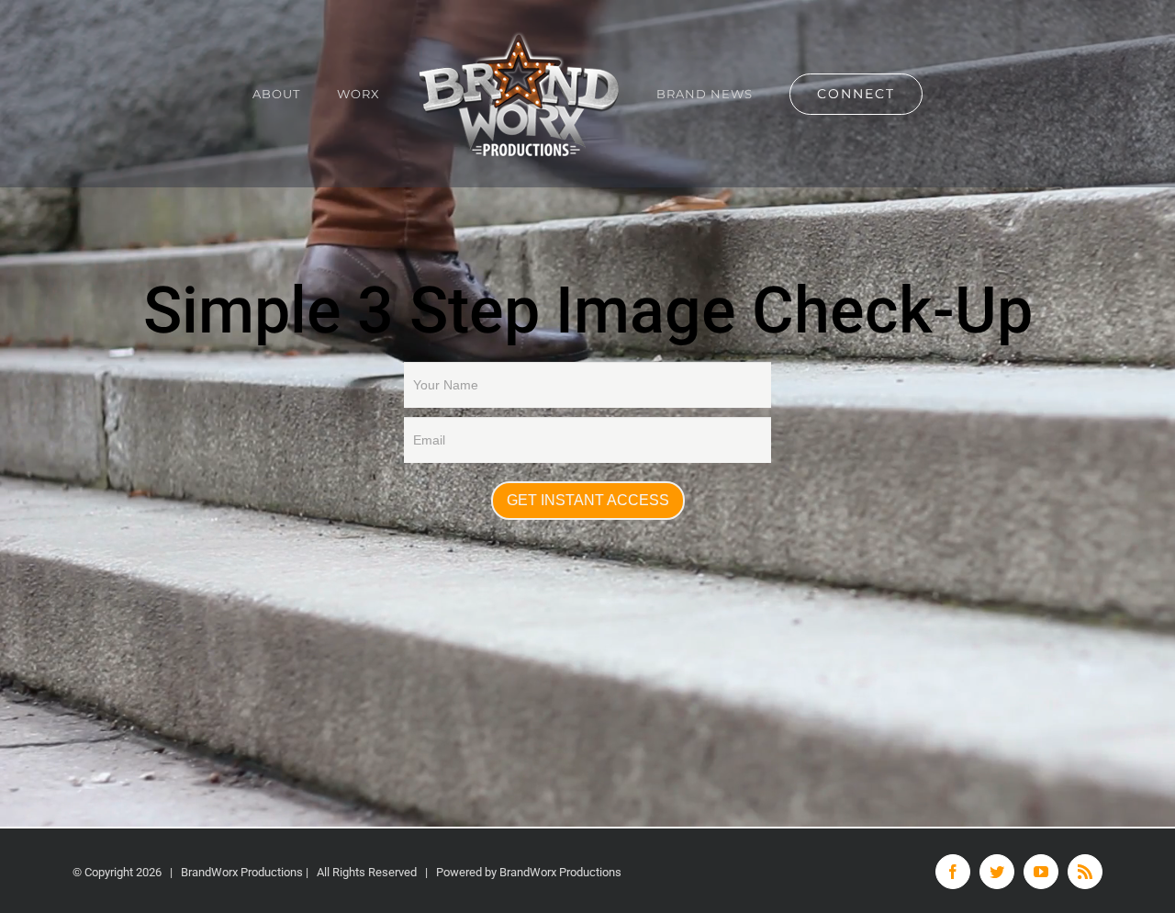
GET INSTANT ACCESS (588, 500)
